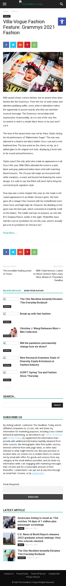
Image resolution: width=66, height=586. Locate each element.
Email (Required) (11, 484)
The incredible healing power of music (17, 272)
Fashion (14, 11)
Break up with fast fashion (35, 313)
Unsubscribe (54, 573)
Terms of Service (53, 434)
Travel (21, 528)
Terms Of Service (38, 573)
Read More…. (10, 233)
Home (5, 11)
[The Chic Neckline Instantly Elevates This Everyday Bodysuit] (10, 302)
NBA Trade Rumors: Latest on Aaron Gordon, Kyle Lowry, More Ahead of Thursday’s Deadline (48, 275)
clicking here (38, 473)
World (21, 545)
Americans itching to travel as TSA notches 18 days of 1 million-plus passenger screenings (38, 521)
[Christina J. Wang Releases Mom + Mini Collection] (10, 332)
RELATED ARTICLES (12, 291)
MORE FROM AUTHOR (34, 291)
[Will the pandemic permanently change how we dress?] (10, 346)
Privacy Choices (33, 577)
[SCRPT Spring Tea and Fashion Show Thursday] (10, 376)
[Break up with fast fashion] (10, 317)
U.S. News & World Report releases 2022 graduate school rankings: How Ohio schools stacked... (39, 538)
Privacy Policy (14, 437)
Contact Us (9, 573)
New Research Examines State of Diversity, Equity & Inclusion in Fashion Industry (40, 361)
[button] (62, 22)
